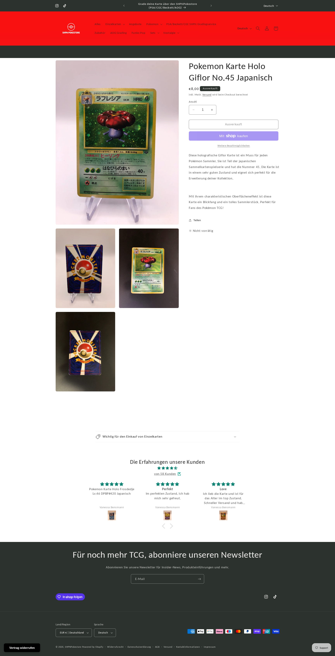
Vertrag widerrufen (22, 647)
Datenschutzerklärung (139, 647)
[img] (167, 468)
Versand (207, 94)
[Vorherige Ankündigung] (124, 6)
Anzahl (193, 101)
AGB (157, 647)
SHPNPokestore (73, 647)
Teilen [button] (197, 220)
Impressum (210, 647)
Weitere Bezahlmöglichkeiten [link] (234, 145)
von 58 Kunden (165, 474)
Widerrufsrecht (115, 647)
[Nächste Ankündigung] (211, 6)
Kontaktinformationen (188, 647)
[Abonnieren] (199, 579)
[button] (115, 24)
